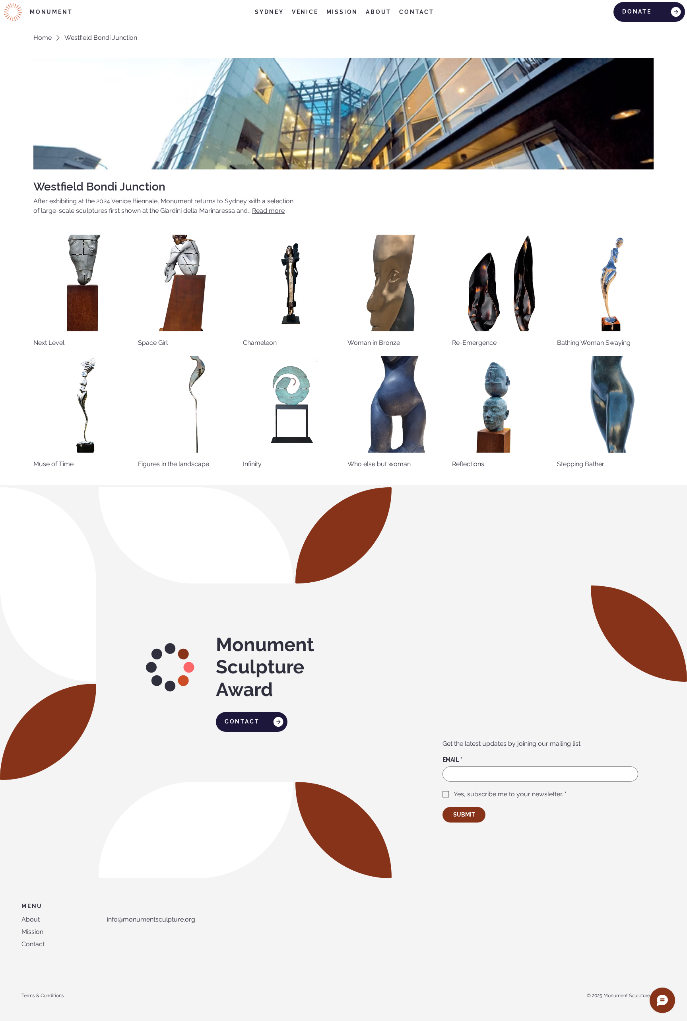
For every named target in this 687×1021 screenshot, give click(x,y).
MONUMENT (51, 12)
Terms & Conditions (42, 995)
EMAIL (452, 760)
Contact (33, 944)
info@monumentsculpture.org (151, 919)
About (30, 919)
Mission (32, 931)
